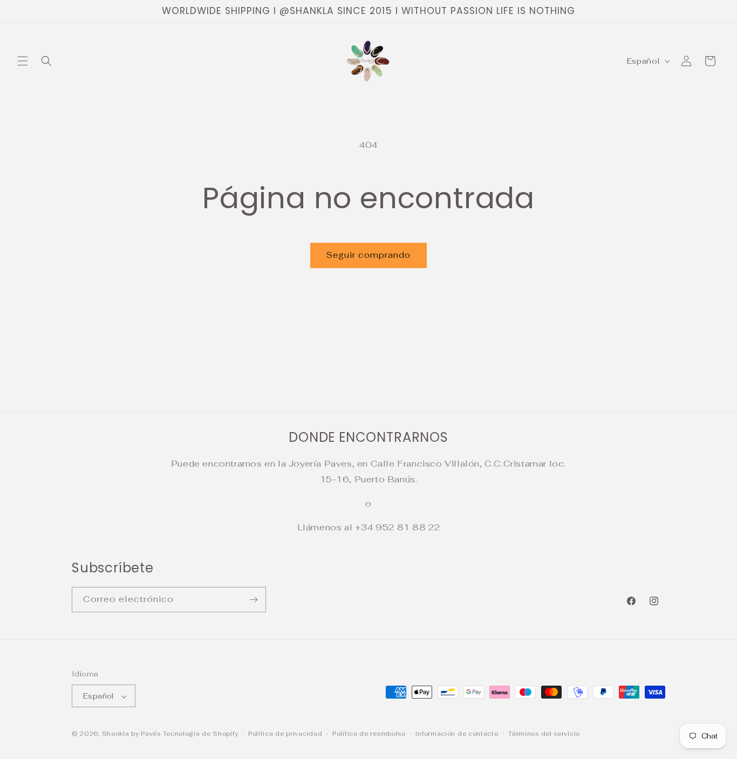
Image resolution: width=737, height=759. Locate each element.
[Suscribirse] (253, 599)
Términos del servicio (544, 733)
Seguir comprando (368, 255)
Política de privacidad (285, 733)
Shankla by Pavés (131, 734)
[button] (23, 61)
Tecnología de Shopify (200, 734)
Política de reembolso (369, 733)
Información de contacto (456, 733)
